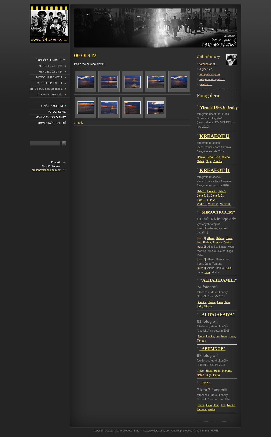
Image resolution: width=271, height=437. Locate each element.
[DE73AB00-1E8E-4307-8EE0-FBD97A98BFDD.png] (109, 113)
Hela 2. (211, 191)
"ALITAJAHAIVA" (217, 314)
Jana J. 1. (203, 195)
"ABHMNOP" (212, 348)
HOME (214, 430)
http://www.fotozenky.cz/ (155, 430)
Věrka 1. (202, 204)
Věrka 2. (213, 204)
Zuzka (227, 242)
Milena (226, 157)
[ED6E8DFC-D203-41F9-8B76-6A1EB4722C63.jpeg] (132, 113)
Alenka (202, 302)
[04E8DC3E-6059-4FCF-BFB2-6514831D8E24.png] (132, 87)
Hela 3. (222, 191)
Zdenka (217, 161)
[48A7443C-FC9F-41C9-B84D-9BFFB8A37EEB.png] (155, 113)
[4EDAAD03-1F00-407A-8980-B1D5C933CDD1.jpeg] (85, 87)
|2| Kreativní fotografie (49, 94)
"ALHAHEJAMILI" (218, 280)
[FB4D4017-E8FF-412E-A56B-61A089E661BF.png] (179, 87)
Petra (216, 375)
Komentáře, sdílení (52, 123)
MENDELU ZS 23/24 (50, 71)
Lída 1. (201, 199)
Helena (220, 238)
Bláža (208, 370)
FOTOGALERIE (57, 111)
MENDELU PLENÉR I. (49, 83)
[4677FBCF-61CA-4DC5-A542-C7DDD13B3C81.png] (85, 113)
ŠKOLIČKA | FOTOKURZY (51, 60)
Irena (224, 336)
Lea (199, 242)
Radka (207, 242)
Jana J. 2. (217, 195)
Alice (201, 370)
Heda (209, 157)
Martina (226, 370)
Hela (217, 157)
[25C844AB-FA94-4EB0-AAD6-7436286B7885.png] (109, 87)
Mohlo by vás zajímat (51, 117)
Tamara (217, 242)
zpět (80, 122)
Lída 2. (211, 199)
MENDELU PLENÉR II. (49, 77)
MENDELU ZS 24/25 (50, 65)
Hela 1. (201, 191)
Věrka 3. (225, 204)
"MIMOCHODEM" (217, 212)
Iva (218, 336)
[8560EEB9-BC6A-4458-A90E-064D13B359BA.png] (155, 87)
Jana (229, 238)
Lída (207, 272)
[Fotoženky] (49, 23)
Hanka (201, 157)
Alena (210, 238)
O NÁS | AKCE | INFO (53, 106)
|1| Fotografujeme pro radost (46, 88)
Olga (209, 161)
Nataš (200, 161)
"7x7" (204, 383)
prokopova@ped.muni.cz (46, 170)
